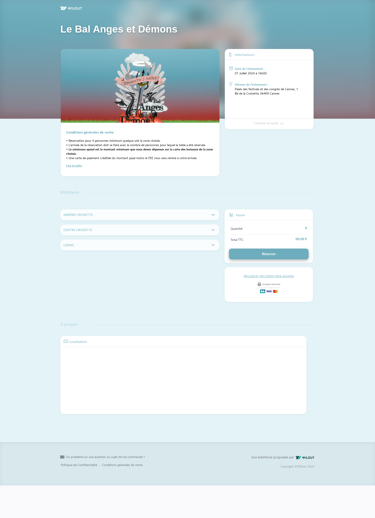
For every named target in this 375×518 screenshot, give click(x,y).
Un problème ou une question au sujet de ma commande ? (105, 457)
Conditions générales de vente (122, 465)
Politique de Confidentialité (79, 465)
